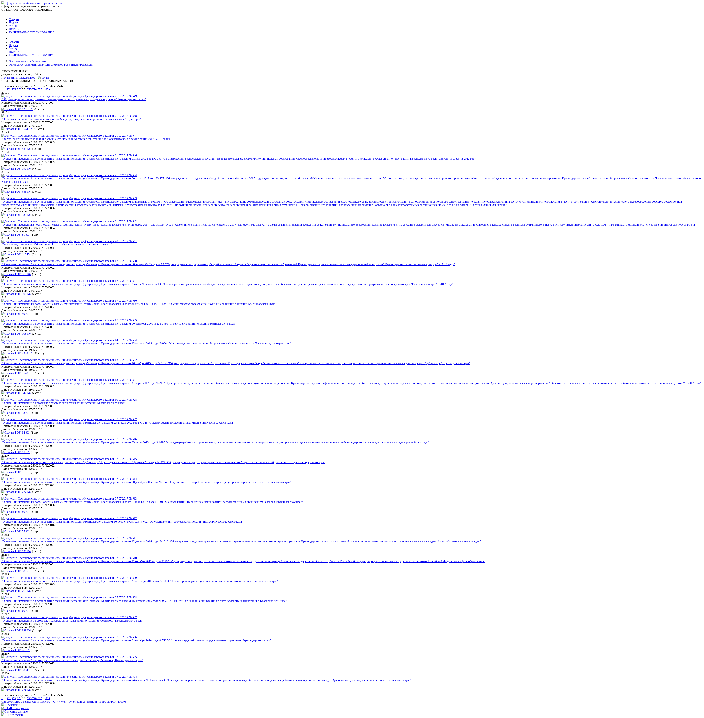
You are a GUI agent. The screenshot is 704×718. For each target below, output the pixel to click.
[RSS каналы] (10, 704)
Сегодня (14, 19)
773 (19, 89)
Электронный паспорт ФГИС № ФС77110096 (97, 701)
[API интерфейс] (12, 714)
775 (29, 89)
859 (47, 89)
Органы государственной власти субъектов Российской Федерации (51, 64)
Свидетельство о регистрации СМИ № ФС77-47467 (33, 701)
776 (34, 89)
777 (39, 89)
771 (9, 89)
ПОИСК (14, 29)
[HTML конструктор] (15, 708)
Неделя (13, 22)
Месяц (13, 25)
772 (14, 89)
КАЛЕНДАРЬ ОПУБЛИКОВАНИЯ (31, 32)
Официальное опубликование (27, 61)
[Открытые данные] (14, 711)
